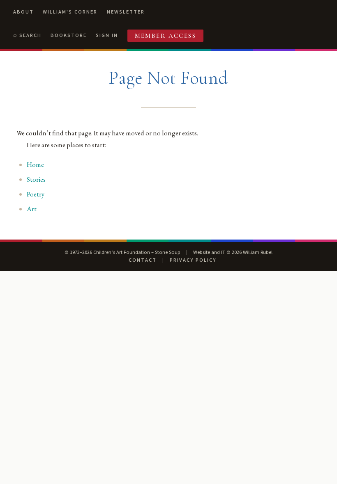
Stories (36, 179)
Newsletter (126, 12)
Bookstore (69, 35)
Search (30, 35)
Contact (143, 260)
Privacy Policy (193, 260)
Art (32, 208)
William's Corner (70, 12)
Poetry (35, 194)
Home (35, 164)
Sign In (107, 35)
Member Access (165, 35)
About (23, 12)
